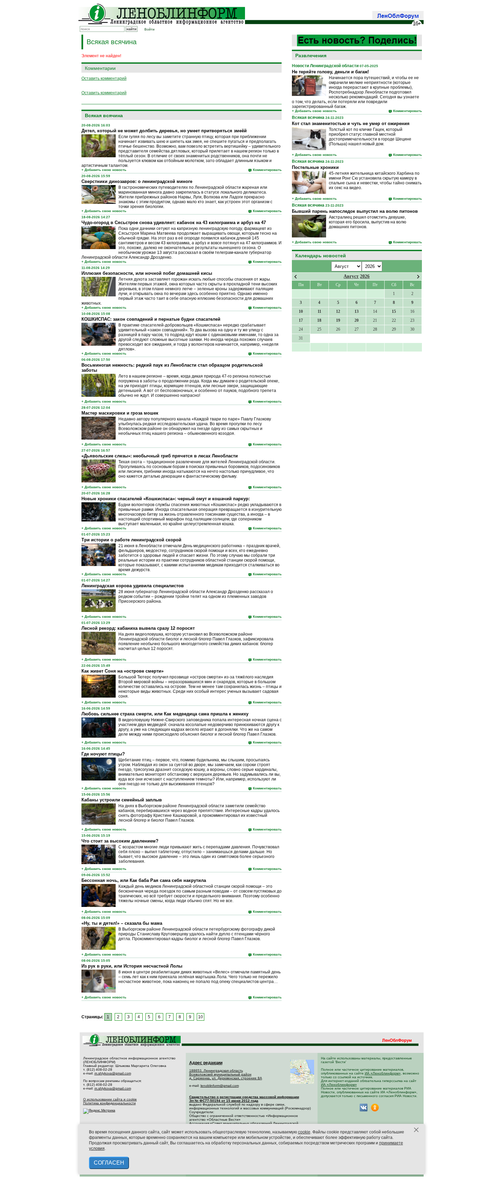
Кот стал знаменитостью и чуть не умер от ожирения (351, 123)
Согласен (109, 1163)
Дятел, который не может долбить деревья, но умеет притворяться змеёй (164, 130)
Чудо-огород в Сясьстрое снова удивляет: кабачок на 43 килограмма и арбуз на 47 (173, 222)
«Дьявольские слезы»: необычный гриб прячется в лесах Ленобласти (159, 455)
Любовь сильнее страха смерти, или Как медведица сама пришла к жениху (164, 713)
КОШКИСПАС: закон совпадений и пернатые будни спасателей (150, 319)
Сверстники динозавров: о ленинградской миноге (136, 181)
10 (200, 1017)
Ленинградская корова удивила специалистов (132, 585)
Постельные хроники (315, 167)
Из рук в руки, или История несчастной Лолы (131, 966)
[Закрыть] (416, 1130)
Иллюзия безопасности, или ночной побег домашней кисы (146, 273)
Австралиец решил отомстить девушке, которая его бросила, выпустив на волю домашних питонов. (367, 222)
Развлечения (310, 55)
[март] (295, 277)
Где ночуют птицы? (103, 754)
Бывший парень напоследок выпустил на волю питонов (355, 211)
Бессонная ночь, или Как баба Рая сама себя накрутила (143, 880)
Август (351, 276)
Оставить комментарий (104, 78)
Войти (149, 29)
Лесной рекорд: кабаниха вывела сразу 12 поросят (138, 628)
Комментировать (407, 111)
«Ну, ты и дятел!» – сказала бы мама (121, 923)
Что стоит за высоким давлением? (119, 841)
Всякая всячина (308, 117)
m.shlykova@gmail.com (112, 1073)
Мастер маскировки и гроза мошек (119, 413)
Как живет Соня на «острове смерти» (122, 671)
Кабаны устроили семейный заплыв (121, 799)
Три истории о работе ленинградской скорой (131, 539)
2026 (365, 276)
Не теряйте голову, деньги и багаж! (330, 71)
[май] (418, 277)
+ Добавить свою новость (314, 111)
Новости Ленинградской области (325, 65)
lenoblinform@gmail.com (220, 1085)
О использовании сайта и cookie (110, 1099)
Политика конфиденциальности (109, 1103)
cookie (304, 1132)
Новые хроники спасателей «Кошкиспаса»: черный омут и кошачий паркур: (165, 498)
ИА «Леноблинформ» (383, 1073)
